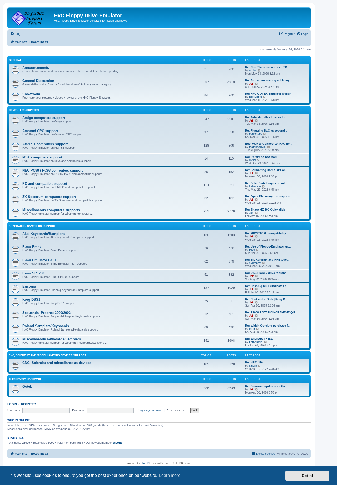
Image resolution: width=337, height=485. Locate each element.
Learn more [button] (169, 475)
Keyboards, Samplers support (32, 226)
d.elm (252, 160)
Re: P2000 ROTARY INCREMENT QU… (271, 312)
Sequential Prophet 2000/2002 (46, 313)
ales (251, 212)
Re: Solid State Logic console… (267, 183)
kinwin (253, 365)
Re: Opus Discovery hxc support (267, 196)
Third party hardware (25, 378)
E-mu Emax (31, 247)
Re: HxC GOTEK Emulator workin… (269, 93)
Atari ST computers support (45, 144)
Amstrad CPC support (40, 131)
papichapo (255, 133)
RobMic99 (255, 96)
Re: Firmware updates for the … (267, 386)
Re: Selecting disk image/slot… (266, 117)
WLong (118, 442)
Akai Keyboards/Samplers (43, 234)
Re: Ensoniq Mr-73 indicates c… (267, 286)
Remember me (176, 410)
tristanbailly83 (257, 146)
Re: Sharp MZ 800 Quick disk (265, 209)
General (15, 60)
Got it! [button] (307, 475)
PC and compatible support (44, 184)
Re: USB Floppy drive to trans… (267, 272)
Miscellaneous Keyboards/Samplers (51, 339)
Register (28, 404)
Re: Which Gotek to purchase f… (268, 325)
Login (12, 404)
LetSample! (256, 341)
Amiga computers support (43, 118)
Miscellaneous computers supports (51, 210)
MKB (252, 328)
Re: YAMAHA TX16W (259, 338)
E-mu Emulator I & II (39, 260)
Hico (252, 249)
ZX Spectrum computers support (49, 197)
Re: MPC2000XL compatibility (265, 233)
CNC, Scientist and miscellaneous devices (56, 363)
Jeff (251, 83)
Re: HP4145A (254, 362)
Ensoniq (29, 286)
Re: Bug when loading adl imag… (268, 80)
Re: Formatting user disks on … (267, 170)
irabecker (255, 186)
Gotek (27, 387)
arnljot (253, 70)
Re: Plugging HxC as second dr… (268, 130)
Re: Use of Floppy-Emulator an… (268, 246)
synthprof (255, 262)
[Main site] (31, 17)
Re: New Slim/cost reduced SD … (268, 67)
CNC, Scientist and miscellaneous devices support (47, 355)
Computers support (24, 110)
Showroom (31, 94)
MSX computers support (42, 157)
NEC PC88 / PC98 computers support (52, 170)
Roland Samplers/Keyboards (45, 326)
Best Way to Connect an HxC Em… (269, 143)
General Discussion (38, 81)
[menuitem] (15, 34)
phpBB (145, 463)
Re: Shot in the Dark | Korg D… (266, 299)
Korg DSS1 (31, 300)
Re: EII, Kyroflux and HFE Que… (267, 259)
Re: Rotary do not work (261, 156)
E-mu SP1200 (33, 273)
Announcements (35, 68)
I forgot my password (149, 410)
